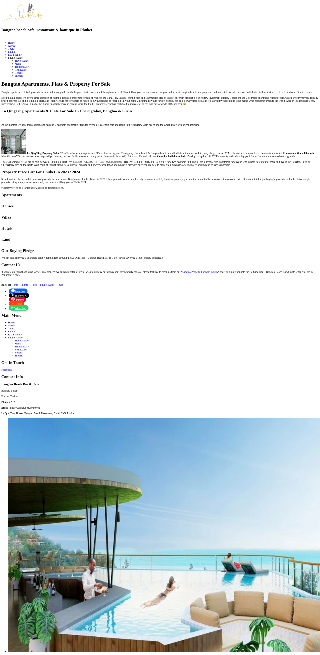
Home (11, 42)
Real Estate (20, 69)
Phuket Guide (47, 284)
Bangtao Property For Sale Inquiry (200, 271)
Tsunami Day (22, 66)
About (11, 45)
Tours (11, 48)
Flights (11, 51)
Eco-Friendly (15, 54)
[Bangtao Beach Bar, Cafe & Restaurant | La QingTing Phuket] (22, 22)
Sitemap (19, 75)
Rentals (18, 72)
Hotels (33, 284)
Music (18, 63)
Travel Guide (21, 60)
